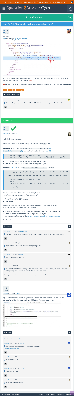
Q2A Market (69, 394)
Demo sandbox (16, 394)
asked (4, 38)
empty (21, 90)
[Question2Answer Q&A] (28, 7)
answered (5, 133)
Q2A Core (17, 38)
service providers (33, 216)
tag (17, 90)
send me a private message (50, 216)
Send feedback (6, 394)
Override (14, 167)
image (5, 90)
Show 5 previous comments (12, 339)
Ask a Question (34, 17)
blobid (9, 90)
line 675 (48, 151)
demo (45, 2)
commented (7, 100)
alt (14, 90)
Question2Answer (50, 394)
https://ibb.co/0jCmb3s (12, 348)
